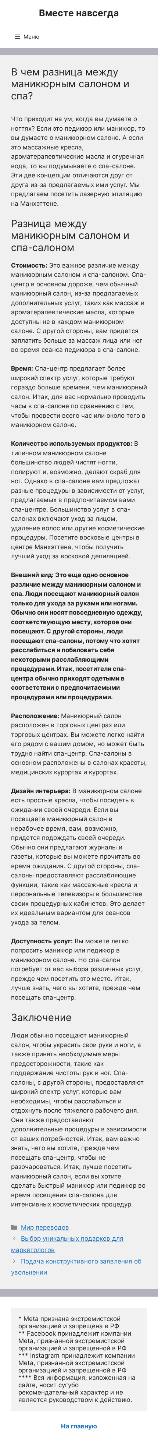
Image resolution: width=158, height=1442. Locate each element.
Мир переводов (45, 1227)
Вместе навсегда (79, 12)
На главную (79, 1426)
